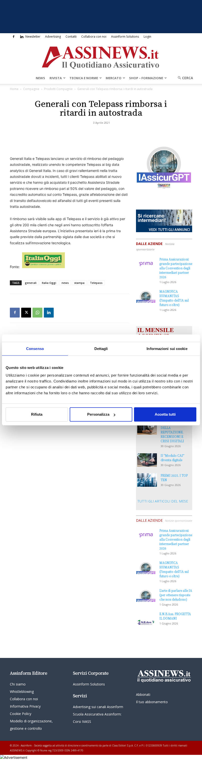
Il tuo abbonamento (152, 701)
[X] (26, 313)
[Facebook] (13, 36)
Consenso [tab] (35, 349)
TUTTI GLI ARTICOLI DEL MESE (162, 501)
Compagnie (31, 89)
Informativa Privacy (25, 706)
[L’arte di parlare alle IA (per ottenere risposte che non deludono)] (146, 595)
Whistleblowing (22, 691)
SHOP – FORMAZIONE (146, 78)
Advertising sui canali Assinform (98, 706)
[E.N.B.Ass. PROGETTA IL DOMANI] (146, 618)
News (40, 78)
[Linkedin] (21, 36)
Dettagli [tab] (101, 349)
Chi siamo (18, 684)
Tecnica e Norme (83, 78)
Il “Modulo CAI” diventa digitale (172, 457)
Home (14, 89)
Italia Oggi (49, 283)
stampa (79, 283)
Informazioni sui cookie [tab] (167, 349)
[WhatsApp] (37, 313)
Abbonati (143, 694)
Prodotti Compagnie (58, 89)
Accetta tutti (165, 414)
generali (30, 283)
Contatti (71, 36)
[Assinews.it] (101, 56)
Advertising (53, 36)
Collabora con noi (93, 36)
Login (147, 36)
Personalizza (98, 414)
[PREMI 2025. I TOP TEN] (147, 480)
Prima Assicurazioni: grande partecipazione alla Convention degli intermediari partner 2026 (175, 268)
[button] (184, 78)
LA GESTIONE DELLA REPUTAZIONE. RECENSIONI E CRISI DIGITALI (172, 432)
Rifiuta (36, 414)
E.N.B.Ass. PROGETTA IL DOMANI (175, 616)
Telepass (96, 283)
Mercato (113, 78)
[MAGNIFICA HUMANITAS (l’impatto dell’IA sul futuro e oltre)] (146, 296)
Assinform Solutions (125, 36)
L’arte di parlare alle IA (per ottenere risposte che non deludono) (175, 594)
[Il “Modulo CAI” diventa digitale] (147, 460)
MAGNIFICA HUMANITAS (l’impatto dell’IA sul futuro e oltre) (174, 298)
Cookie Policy (20, 713)
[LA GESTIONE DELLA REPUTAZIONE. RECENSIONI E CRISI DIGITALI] (147, 428)
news (65, 283)
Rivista (56, 78)
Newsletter (32, 36)
